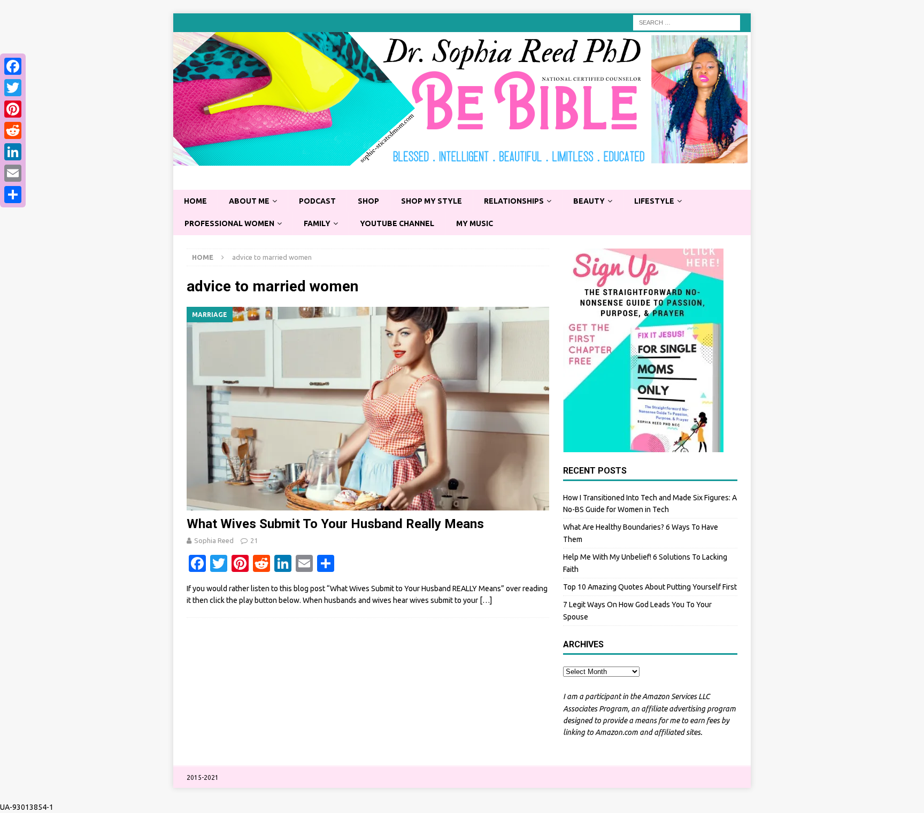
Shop (368, 201)
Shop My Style (431, 201)
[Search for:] (686, 22)
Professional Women (229, 223)
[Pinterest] (13, 109)
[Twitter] (13, 87)
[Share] (13, 194)
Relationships (514, 201)
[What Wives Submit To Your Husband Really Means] (368, 408)
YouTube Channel (397, 223)
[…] (486, 600)
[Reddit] (13, 130)
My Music (474, 223)
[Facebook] (13, 66)
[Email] (13, 173)
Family (317, 223)
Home (195, 201)
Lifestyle (654, 201)
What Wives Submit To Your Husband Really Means (335, 523)
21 (254, 540)
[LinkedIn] (13, 151)
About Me (249, 201)
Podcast (317, 201)
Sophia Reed (214, 540)
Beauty (589, 201)
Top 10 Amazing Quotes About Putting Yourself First (650, 587)
